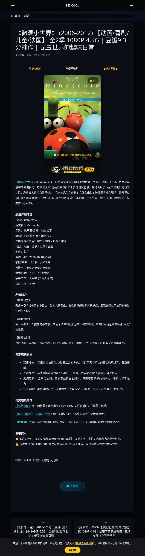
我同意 (72, 550)
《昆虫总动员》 (24, 414)
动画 (27, 460)
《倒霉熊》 (22, 422)
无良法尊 (19, 55)
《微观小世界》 (24, 182)
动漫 (27, 16)
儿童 (54, 460)
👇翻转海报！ (72, 68)
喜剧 (45, 460)
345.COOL (72, 5)
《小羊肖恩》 (23, 405)
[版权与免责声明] (84, 543)
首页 (17, 16)
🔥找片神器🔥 (110, 68)
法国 (36, 460)
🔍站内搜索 (34, 68)
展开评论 (72, 486)
